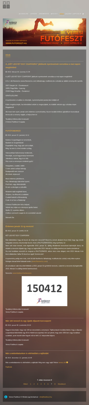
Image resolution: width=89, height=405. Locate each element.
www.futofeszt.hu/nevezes (22, 273)
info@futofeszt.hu (46, 397)
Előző (26, 384)
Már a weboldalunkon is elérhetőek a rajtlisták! (27, 353)
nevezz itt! (62, 362)
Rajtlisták (9, 367)
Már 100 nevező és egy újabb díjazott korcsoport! (28, 321)
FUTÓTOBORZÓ (13, 131)
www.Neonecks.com (39, 261)
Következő (62, 384)
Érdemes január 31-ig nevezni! (20, 226)
